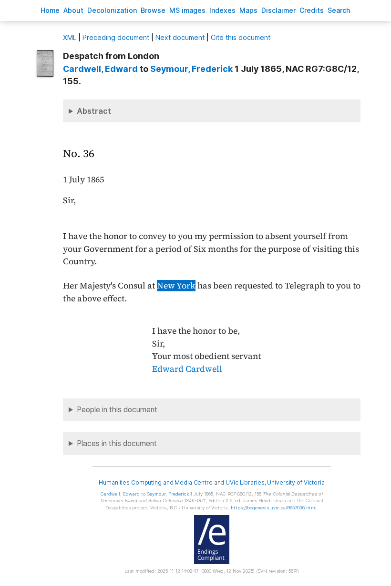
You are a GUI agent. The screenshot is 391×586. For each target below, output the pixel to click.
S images (187, 10)
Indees (222, 10)
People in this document (117, 409)
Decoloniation (112, 10)
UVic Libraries (245, 482)
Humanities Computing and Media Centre (156, 482)
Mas (248, 10)
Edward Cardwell (187, 369)
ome (50, 10)
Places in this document (117, 443)
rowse (153, 10)
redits (311, 10)
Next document (180, 37)
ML (69, 37)
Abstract (94, 111)
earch (339, 10)
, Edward (100, 69)
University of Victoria (295, 482)
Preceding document (115, 37)
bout (73, 10)
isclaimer (278, 10)
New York (176, 285)
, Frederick (191, 69)
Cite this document (240, 37)
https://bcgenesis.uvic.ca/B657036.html (274, 507)
